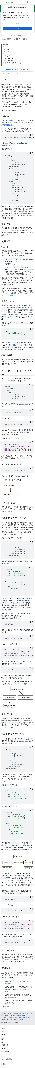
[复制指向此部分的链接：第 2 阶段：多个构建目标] (28, 518)
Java (16, 989)
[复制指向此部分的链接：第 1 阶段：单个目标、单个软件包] (5, 374)
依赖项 (8, 317)
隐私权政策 (9, 1059)
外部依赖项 (17, 997)
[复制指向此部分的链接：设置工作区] (13, 247)
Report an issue (9, 69)
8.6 (20, 73)
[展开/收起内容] (9, 45)
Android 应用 (24, 989)
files (18, 267)
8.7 (17, 73)
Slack (3, 1048)
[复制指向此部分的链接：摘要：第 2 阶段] (16, 714)
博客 (2, 1031)
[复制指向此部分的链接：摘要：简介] (13, 224)
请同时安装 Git (8, 125)
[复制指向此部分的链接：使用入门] (12, 241)
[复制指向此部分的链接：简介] (8, 80)
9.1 (11, 73)
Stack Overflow (5, 1051)
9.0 (14, 73)
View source (26, 69)
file (11, 259)
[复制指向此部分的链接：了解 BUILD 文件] (17, 301)
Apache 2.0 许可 (28, 1015)
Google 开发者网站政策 (25, 1017)
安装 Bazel (9, 120)
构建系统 (17, 102)
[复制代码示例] (32, 135)
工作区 (7, 235)
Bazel (2, 35)
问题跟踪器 (4, 1045)
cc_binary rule (16, 345)
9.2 (8, 73)
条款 (2, 1059)
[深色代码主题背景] (30, 135)
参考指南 (10, 1003)
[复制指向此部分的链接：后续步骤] (12, 968)
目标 (5, 211)
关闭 (17, 23)
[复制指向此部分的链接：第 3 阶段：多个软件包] (25, 734)
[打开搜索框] (27, 2)
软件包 (28, 209)
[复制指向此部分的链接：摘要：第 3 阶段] (16, 950)
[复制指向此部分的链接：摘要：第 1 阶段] (16, 503)
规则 (23, 308)
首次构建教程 (17, 35)
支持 (2, 1042)
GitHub (3, 1034)
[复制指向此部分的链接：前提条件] (11, 116)
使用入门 (9, 35)
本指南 (11, 295)
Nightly (3, 73)
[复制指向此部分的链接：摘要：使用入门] (16, 355)
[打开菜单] (3, 2)
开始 (17, 28)
